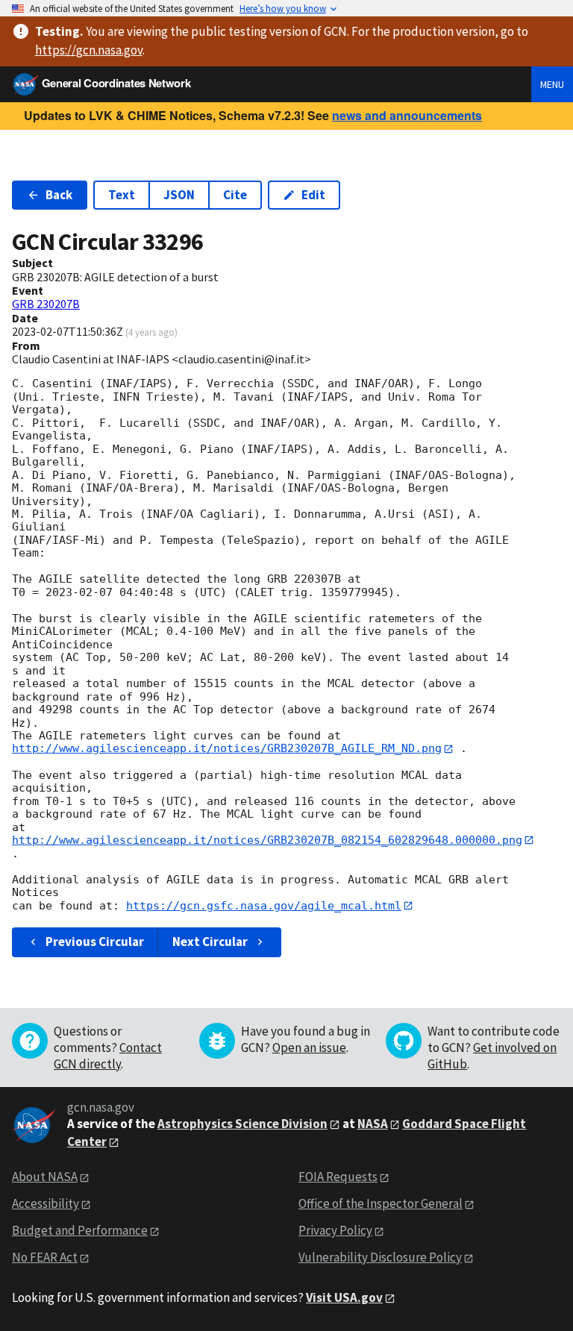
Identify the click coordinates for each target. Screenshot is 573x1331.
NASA (372, 1123)
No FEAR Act (45, 1257)
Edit (313, 195)
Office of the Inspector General (380, 1203)
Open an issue (309, 1047)
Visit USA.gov (344, 1297)
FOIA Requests (338, 1176)
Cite (235, 195)
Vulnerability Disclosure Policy (380, 1257)
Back (59, 195)
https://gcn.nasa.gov (89, 50)
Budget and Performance (80, 1230)
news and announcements (407, 115)
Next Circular (210, 941)
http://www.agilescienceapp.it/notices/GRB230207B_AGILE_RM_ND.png (227, 748)
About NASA (45, 1176)
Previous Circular (95, 941)
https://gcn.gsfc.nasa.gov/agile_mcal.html (263, 905)
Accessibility (45, 1203)
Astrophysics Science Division (242, 1123)
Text (121, 195)
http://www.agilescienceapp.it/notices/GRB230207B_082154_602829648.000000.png (267, 840)
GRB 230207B (46, 303)
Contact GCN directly (108, 1055)
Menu (552, 84)
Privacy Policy (335, 1230)
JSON (179, 195)
